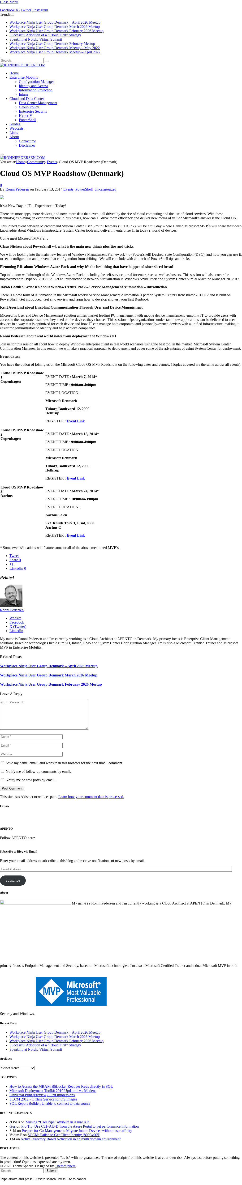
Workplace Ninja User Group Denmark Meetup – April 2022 (54, 52)
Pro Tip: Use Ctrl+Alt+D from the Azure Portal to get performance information (80, 1126)
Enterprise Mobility (23, 77)
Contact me (27, 141)
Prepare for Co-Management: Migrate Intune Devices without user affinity (77, 1131)
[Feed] (138, 819)
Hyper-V (25, 116)
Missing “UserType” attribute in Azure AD (57, 1122)
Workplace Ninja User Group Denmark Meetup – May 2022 (54, 48)
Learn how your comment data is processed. (91, 797)
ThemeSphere (65, 1166)
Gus (12, 1126)
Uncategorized (105, 189)
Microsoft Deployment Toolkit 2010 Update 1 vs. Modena (52, 1091)
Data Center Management (38, 103)
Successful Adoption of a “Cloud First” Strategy (45, 35)
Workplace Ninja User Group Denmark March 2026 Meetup (54, 27)
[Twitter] (113, 819)
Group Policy (29, 107)
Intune (23, 94)
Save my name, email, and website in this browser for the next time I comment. (64, 763)
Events (68, 189)
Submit (51, 1170)
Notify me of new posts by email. (30, 780)
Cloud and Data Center (26, 99)
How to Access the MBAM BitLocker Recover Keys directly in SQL (61, 1086)
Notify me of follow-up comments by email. (38, 771)
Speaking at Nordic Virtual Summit (35, 39)
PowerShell (27, 120)
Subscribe (12, 880)
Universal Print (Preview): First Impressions (42, 1095)
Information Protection (35, 90)
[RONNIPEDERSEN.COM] (22, 65)
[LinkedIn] (126, 819)
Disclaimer (27, 145)
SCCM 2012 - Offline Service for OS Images (43, 1099)
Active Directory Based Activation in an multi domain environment (71, 1139)
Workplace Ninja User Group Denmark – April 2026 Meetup (54, 22)
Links (13, 133)
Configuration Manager (36, 82)
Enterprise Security (33, 111)
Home (14, 73)
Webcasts (16, 128)
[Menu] (2, 154)
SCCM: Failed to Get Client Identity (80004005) (64, 1135)
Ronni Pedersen (17, 189)
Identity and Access (33, 86)
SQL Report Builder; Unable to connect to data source (49, 1103)
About (14, 137)
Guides (14, 124)
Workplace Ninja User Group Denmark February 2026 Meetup (56, 31)
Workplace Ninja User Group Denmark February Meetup (52, 44)
